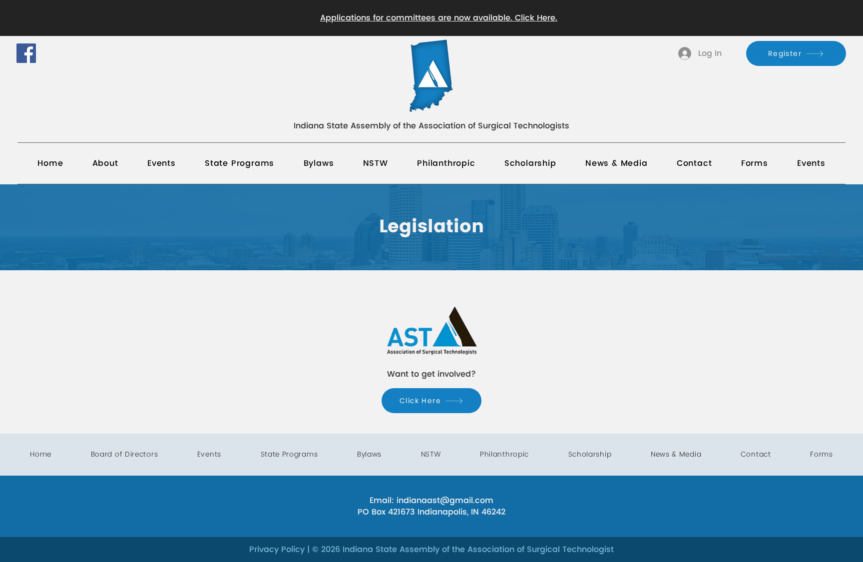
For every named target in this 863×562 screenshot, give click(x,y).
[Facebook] (26, 53)
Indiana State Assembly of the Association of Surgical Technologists (431, 125)
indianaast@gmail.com (445, 500)
